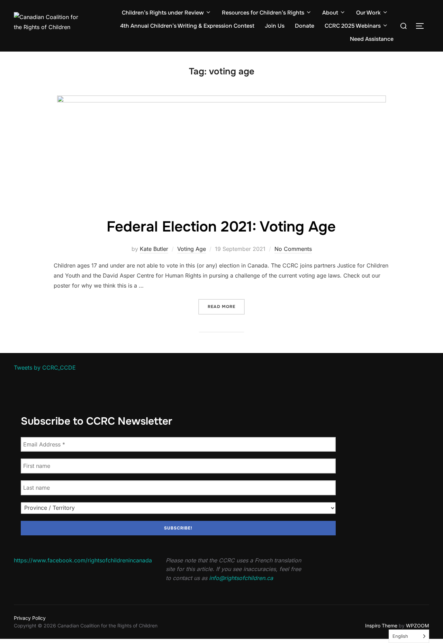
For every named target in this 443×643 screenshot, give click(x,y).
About (330, 12)
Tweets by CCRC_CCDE (45, 367)
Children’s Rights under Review (163, 12)
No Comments (293, 248)
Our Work (368, 12)
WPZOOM (417, 625)
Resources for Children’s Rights (263, 12)
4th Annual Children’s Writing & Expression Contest (187, 25)
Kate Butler (154, 248)
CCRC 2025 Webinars (353, 25)
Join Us (274, 25)
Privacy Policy (30, 618)
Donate (304, 25)
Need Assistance (372, 39)
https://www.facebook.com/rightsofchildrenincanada (83, 560)
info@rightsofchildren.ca (241, 577)
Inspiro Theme (381, 625)
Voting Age (191, 248)
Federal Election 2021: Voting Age (221, 226)
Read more (226, 306)
